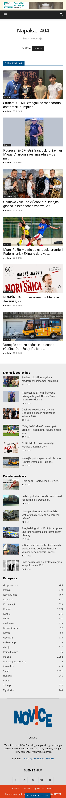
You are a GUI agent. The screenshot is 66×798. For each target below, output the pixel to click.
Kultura (7, 613)
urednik (7, 111)
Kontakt (50, 788)
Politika (7, 656)
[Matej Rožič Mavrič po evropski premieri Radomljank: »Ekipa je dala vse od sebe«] (33, 231)
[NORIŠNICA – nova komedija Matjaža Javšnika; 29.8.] (33, 278)
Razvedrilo (8, 666)
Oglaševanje (9, 642)
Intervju (7, 589)
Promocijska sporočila (14, 661)
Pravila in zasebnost (21, 788)
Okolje (6, 647)
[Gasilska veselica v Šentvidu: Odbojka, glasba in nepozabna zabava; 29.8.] (33, 183)
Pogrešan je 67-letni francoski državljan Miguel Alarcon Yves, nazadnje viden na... (32, 154)
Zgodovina (8, 690)
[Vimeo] (33, 780)
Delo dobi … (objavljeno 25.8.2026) (41, 480)
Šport (6, 671)
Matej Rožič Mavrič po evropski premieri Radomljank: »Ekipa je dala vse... (33, 252)
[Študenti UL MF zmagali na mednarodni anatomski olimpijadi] (33, 84)
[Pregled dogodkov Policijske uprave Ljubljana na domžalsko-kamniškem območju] (11, 532)
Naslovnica (9, 623)
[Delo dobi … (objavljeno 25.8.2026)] (11, 484)
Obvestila (8, 196)
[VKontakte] (41, 780)
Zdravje (7, 685)
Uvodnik (7, 675)
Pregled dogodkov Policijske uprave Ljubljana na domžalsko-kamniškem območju (42, 532)
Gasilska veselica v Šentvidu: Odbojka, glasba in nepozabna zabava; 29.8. (31, 204)
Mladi (6, 618)
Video (6, 680)
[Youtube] (50, 780)
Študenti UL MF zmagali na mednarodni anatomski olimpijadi (32, 105)
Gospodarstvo (10, 585)
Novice (7, 97)
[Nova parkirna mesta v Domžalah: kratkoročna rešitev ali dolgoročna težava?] (11, 515)
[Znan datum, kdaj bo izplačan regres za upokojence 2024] (11, 565)
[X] (24, 780)
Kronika (7, 145)
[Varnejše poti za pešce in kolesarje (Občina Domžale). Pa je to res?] (33, 326)
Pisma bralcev (10, 651)
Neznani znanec (11, 628)
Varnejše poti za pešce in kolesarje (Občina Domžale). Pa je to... (28, 347)
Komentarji (9, 604)
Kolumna (7, 599)
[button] (5, 14)
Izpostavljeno (10, 594)
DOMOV (38, 48)
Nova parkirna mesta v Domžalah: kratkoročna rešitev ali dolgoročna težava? (40, 515)
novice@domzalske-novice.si (39, 758)
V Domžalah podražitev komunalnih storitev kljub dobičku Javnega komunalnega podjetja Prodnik (41, 549)
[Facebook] (15, 780)
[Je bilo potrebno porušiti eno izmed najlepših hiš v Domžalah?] (11, 500)
